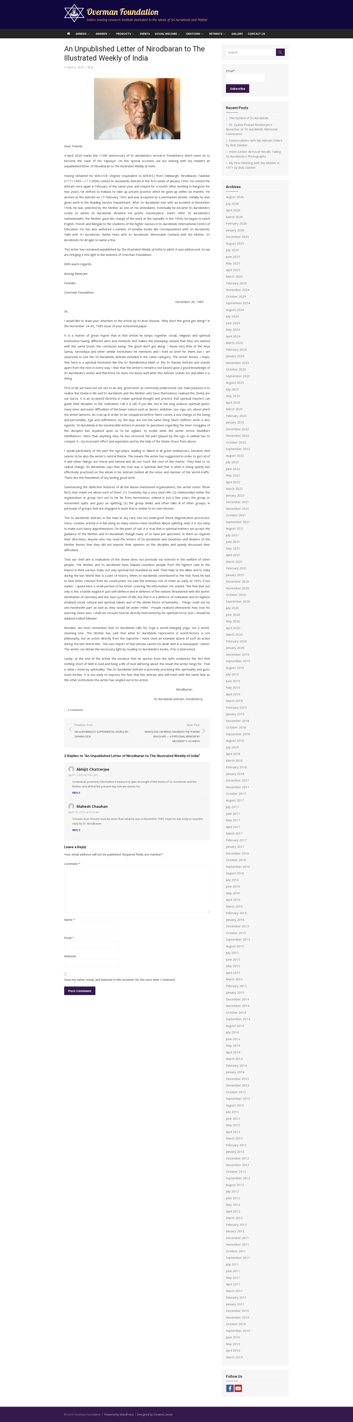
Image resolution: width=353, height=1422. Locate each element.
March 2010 (234, 1357)
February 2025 (236, 283)
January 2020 (235, 648)
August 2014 (235, 1026)
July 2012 (232, 1191)
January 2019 (235, 714)
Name (69, 920)
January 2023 (235, 422)
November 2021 (237, 509)
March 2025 (234, 276)
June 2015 (233, 959)
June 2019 (233, 681)
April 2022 (233, 482)
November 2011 (237, 1244)
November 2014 (237, 1006)
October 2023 (236, 369)
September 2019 (238, 661)
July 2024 (232, 316)
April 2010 (233, 1350)
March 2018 (234, 760)
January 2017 (235, 847)
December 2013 (237, 1079)
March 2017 (234, 833)
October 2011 (236, 1251)
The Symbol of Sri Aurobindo (249, 118)
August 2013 (235, 1105)
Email (69, 938)
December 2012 (237, 1158)
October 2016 (236, 860)
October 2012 (236, 1171)
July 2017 (232, 807)
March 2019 (234, 701)
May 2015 (233, 966)
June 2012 (233, 1198)
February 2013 (236, 1145)
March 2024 (234, 343)
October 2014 (236, 1012)
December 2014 (237, 999)
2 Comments (75, 710)
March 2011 (234, 1291)
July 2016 (232, 880)
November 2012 (237, 1165)
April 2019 (233, 694)
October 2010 (236, 1324)
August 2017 (235, 800)
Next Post (172, 733)
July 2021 (232, 535)
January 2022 (235, 495)
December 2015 (237, 926)
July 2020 (232, 608)
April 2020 (233, 628)
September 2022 (238, 449)
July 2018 (232, 747)
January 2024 (235, 356)
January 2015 (235, 992)
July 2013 (232, 1112)
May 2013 (233, 1125)
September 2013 (238, 1098)
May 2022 (233, 475)
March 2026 (234, 217)
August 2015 (235, 946)
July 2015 (232, 953)
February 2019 (236, 707)
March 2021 (234, 562)
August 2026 (235, 197)
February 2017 (236, 840)
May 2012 (233, 1205)
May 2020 (233, 621)
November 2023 (237, 363)
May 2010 (233, 1344)
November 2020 (237, 588)
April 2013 (233, 1132)
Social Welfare (166, 33)
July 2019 (232, 674)
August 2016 (235, 873)
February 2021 (236, 568)
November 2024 (237, 290)
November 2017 (237, 787)
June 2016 (233, 886)
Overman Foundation (122, 12)
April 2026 (233, 210)
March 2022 (234, 489)
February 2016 (236, 913)
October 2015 (236, 933)
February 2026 (236, 223)
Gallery (237, 33)
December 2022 (237, 429)
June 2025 (233, 257)
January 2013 (235, 1151)
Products (123, 33)
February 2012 (236, 1224)
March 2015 (234, 979)
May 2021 (233, 548)
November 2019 (237, 654)
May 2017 (233, 820)
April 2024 (233, 336)
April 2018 (233, 754)
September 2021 (238, 522)
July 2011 (232, 1264)
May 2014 (233, 1045)
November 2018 (237, 721)
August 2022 (235, 455)
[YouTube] (238, 1388)
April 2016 (233, 900)
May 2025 (233, 263)
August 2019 (235, 668)
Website (70, 956)
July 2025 (232, 250)
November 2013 (237, 1085)
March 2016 (234, 906)
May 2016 (233, 893)
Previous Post (101, 730)
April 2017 (233, 827)
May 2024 (233, 329)
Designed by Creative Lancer (155, 1414)
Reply (76, 793)
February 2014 (236, 1065)
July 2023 (232, 389)
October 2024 (236, 296)
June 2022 (233, 469)
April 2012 (233, 1211)
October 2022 (236, 442)
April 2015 (233, 973)
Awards (101, 33)
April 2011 (233, 1284)
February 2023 (236, 416)
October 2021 (236, 515)
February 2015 (236, 986)
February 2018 (236, 767)
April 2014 (233, 1052)
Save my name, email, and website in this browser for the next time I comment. (120, 980)
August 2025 (235, 243)
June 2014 (233, 1039)
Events (145, 33)
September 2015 (238, 939)
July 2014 (232, 1032)
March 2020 (234, 634)
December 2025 (237, 237)
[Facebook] (230, 1388)
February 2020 (236, 641)
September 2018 (238, 734)
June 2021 (233, 542)
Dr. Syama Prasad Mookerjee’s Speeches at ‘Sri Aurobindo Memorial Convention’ (251, 129)
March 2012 (234, 1218)
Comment (72, 864)
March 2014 (234, 1059)
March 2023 (234, 409)
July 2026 (232, 204)
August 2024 (235, 310)
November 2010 (237, 1317)
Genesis (81, 33)
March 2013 (234, 1138)
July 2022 (232, 462)
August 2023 (235, 382)
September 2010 (238, 1331)
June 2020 (233, 615)
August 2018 (235, 740)
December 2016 (237, 853)
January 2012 (235, 1231)
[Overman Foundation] (68, 33)
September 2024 (238, 303)
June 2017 (233, 813)
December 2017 (237, 780)
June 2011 (233, 1271)
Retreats (215, 33)
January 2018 (235, 774)
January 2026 (235, 230)
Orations (193, 33)
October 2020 (236, 595)
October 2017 (236, 793)
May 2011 (233, 1278)
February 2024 (236, 349)
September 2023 (238, 376)
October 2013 (236, 1092)
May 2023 (233, 396)
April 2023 (233, 402)
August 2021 (235, 528)
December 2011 (237, 1238)
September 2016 (238, 867)
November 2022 (237, 435)
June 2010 (233, 1337)
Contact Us (256, 33)
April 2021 (233, 555)
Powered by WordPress (119, 1414)
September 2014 (238, 1019)
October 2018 (236, 727)
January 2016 (235, 920)
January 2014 (235, 1072)
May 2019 (233, 687)
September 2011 (238, 1258)
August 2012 (235, 1185)
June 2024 (233, 323)
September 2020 (238, 601)
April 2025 (233, 270)
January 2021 (235, 575)
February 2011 (236, 1297)
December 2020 (237, 581)
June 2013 (233, 1118)
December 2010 (237, 1311)
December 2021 (237, 502)
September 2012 (238, 1178)
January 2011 (235, 1304)
